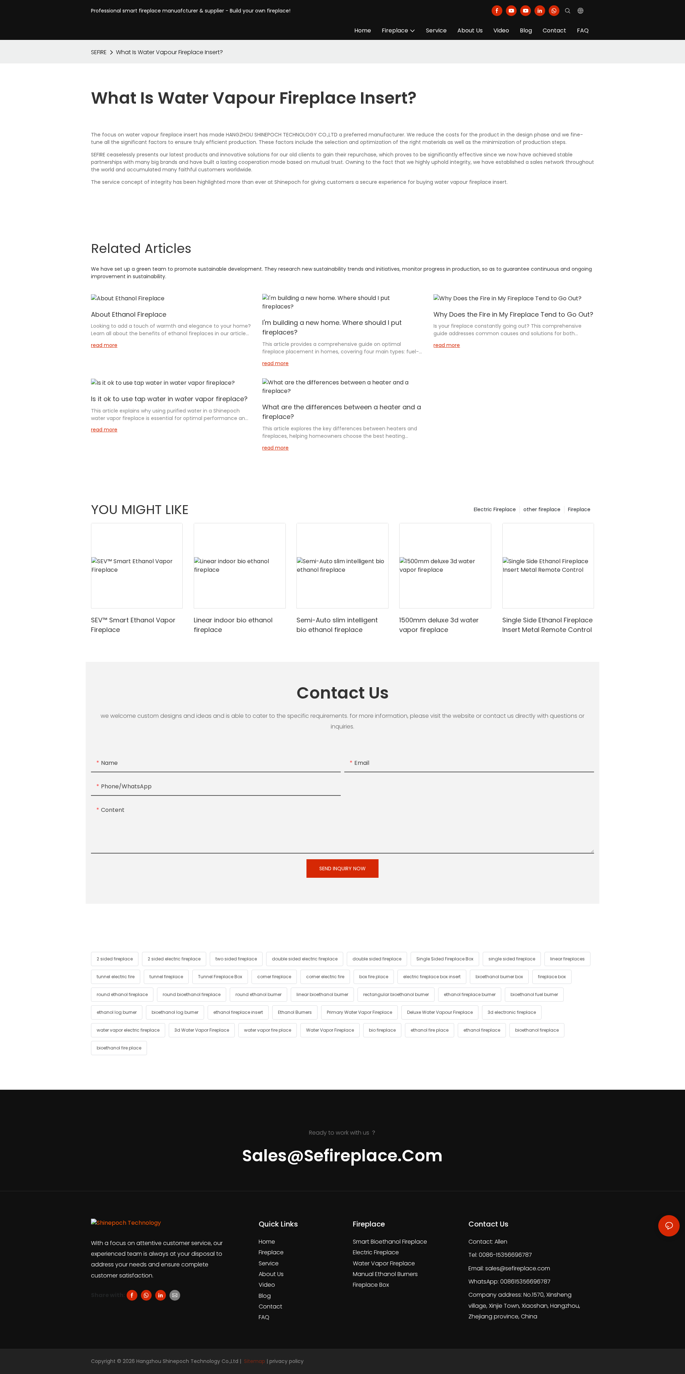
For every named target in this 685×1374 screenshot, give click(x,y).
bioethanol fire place (119, 1048)
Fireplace (579, 509)
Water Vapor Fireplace (330, 1030)
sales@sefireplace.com (517, 1268)
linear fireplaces (567, 959)
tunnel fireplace (166, 977)
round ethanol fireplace (122, 994)
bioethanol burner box (499, 977)
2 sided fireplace (115, 959)
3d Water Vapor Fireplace (201, 1030)
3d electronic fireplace (512, 1012)
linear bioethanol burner (322, 994)
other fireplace (541, 509)
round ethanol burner (258, 994)
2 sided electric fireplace (174, 959)
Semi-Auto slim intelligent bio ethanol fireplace (337, 625)
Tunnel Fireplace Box (220, 977)
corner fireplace (274, 977)
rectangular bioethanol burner (396, 994)
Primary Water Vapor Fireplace (359, 1012)
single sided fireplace (511, 959)
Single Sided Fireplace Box (444, 959)
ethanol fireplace (481, 1030)
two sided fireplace (236, 959)
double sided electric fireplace (305, 959)
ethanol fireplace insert (238, 1012)
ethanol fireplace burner (470, 994)
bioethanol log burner (175, 1012)
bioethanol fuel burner (534, 994)
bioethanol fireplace (537, 1030)
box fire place (373, 977)
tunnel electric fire (116, 977)
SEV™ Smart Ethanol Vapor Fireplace (133, 625)
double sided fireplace (376, 959)
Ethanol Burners (295, 1012)
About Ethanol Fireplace (128, 314)
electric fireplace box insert (432, 977)
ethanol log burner (117, 1012)
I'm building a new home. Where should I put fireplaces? (332, 327)
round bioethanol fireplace (191, 994)
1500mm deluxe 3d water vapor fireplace (439, 625)
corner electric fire (325, 977)
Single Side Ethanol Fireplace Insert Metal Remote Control (547, 625)
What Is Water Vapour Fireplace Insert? (169, 52)
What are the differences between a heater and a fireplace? (341, 412)
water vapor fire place (267, 1030)
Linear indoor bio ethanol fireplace (233, 625)
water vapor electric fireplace (128, 1030)
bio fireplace (382, 1030)
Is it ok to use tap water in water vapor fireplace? (169, 398)
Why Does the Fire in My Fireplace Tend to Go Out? (513, 314)
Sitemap (254, 1361)
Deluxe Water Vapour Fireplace (440, 1012)
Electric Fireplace (495, 509)
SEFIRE (99, 52)
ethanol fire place (429, 1030)
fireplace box (552, 977)
